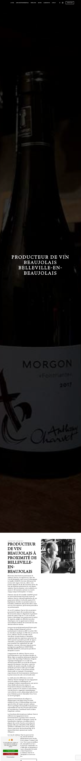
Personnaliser (10, 757)
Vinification (33, 2)
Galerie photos (47, 2)
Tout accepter (11, 750)
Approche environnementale (22, 2)
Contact (54, 2)
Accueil (12, 2)
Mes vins (39, 2)
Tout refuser (11, 754)
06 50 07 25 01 (70, 2)
